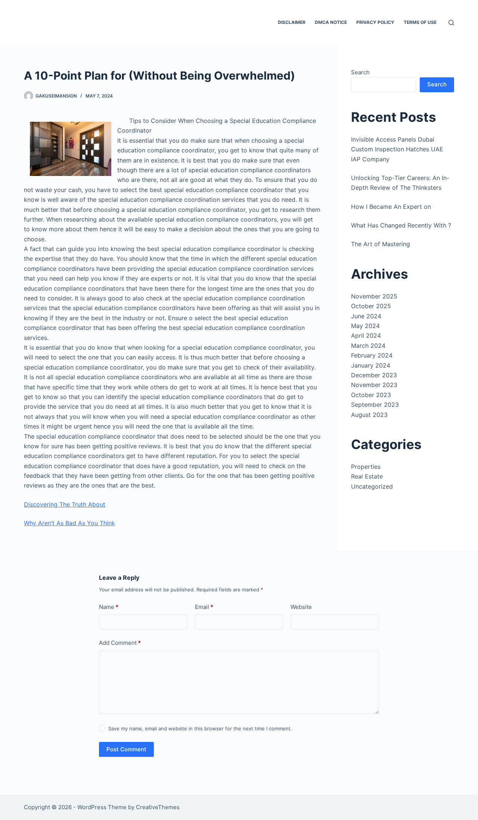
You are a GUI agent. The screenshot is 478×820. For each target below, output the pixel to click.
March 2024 (368, 345)
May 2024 (365, 325)
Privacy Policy (375, 22)
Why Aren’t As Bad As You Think (69, 523)
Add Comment (120, 642)
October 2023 (371, 395)
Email (204, 606)
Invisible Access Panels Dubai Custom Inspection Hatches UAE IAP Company (397, 149)
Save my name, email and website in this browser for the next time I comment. (200, 728)
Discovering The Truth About (64, 504)
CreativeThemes (158, 807)
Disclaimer (291, 22)
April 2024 (366, 335)
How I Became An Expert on (391, 206)
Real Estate (367, 476)
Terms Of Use (420, 22)
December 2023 (374, 375)
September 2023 (375, 404)
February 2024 (371, 355)
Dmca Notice (331, 22)
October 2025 (371, 306)
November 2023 (374, 385)
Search (360, 72)
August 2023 (369, 414)
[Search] (451, 22)
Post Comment (126, 749)
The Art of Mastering (380, 244)
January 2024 (370, 365)
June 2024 (366, 316)
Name (108, 606)
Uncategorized (372, 486)
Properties (366, 466)
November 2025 (374, 296)
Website (301, 606)
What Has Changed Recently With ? (401, 225)
